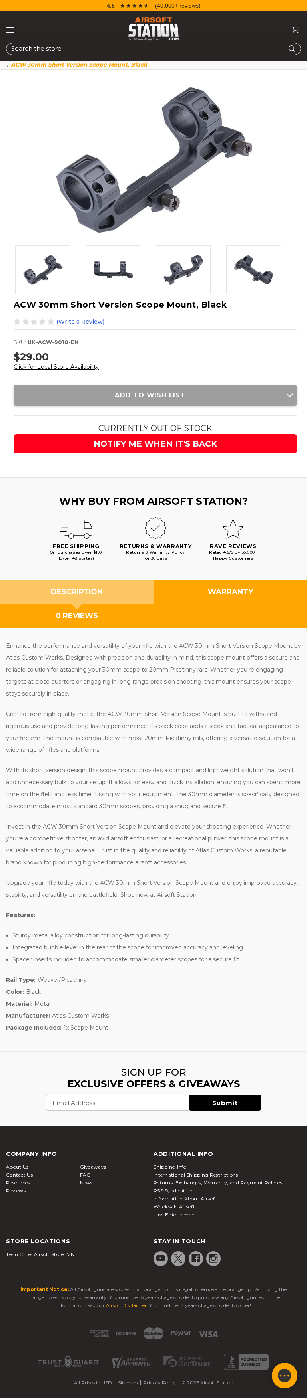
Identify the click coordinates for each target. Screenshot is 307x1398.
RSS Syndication (173, 1191)
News (86, 1183)
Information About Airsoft (185, 1199)
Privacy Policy (159, 1383)
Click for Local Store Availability (56, 366)
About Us (17, 1167)
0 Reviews (77, 615)
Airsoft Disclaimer (126, 1305)
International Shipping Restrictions (196, 1175)
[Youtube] (161, 1258)
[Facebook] (196, 1258)
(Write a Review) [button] (80, 321)
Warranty (230, 591)
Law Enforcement (175, 1215)
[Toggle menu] (10, 30)
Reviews (16, 1191)
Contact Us (19, 1175)
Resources (18, 1183)
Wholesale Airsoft (174, 1207)
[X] (178, 1258)
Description (77, 591)
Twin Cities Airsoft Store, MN (40, 1254)
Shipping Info (170, 1167)
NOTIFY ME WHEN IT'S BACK (155, 444)
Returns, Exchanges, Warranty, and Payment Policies (218, 1183)
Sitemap (128, 1383)
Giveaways (93, 1167)
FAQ (85, 1175)
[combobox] (153, 49)
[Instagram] (213, 1258)
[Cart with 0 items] (292, 30)
